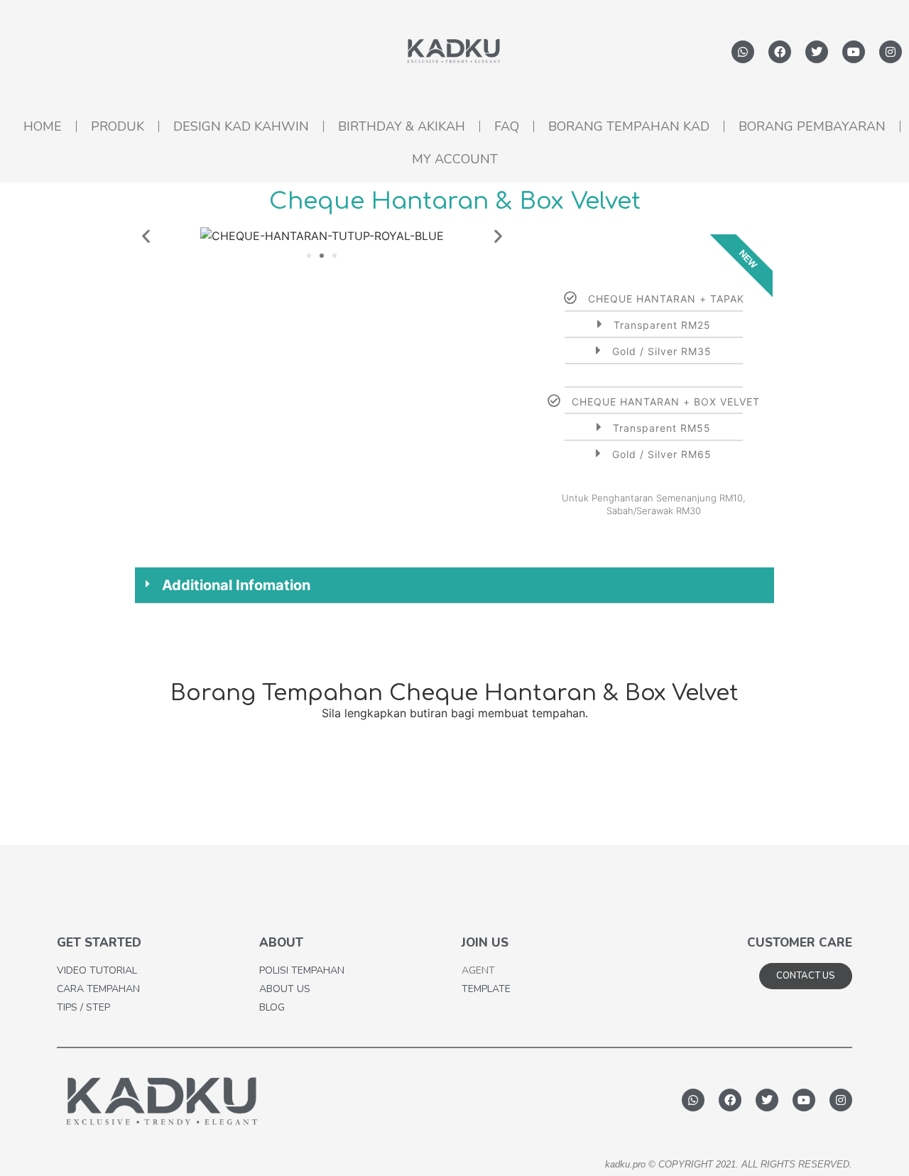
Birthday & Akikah (401, 126)
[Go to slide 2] (322, 256)
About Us (284, 989)
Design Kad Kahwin (241, 126)
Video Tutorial (97, 970)
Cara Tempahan (98, 989)
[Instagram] (890, 51)
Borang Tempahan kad (628, 126)
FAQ (506, 126)
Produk (117, 126)
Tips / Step (83, 1007)
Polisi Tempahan (301, 970)
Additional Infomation (236, 585)
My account (455, 159)
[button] (146, 236)
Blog (272, 1007)
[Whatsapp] (742, 51)
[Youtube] (853, 51)
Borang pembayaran (812, 126)
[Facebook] (779, 51)
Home (42, 126)
